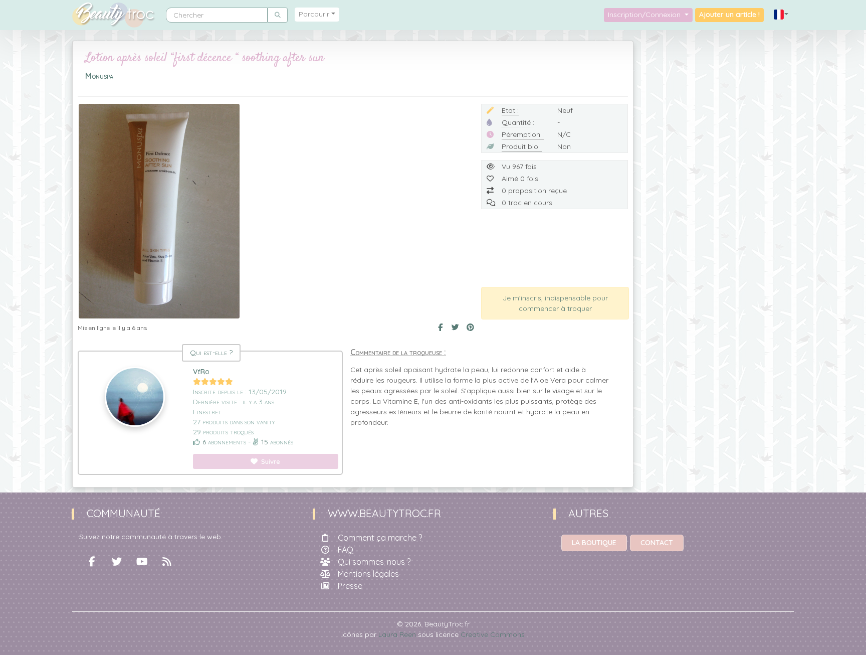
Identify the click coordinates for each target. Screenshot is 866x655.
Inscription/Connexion (645, 14)
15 (264, 441)
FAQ (345, 550)
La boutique (594, 542)
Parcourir (314, 14)
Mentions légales (368, 574)
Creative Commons (493, 634)
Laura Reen (397, 634)
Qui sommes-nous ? (374, 562)
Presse (350, 586)
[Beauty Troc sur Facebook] (91, 561)
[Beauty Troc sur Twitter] (116, 561)
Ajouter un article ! (729, 14)
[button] (781, 15)
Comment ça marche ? (380, 538)
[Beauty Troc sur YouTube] (141, 561)
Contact (656, 542)
